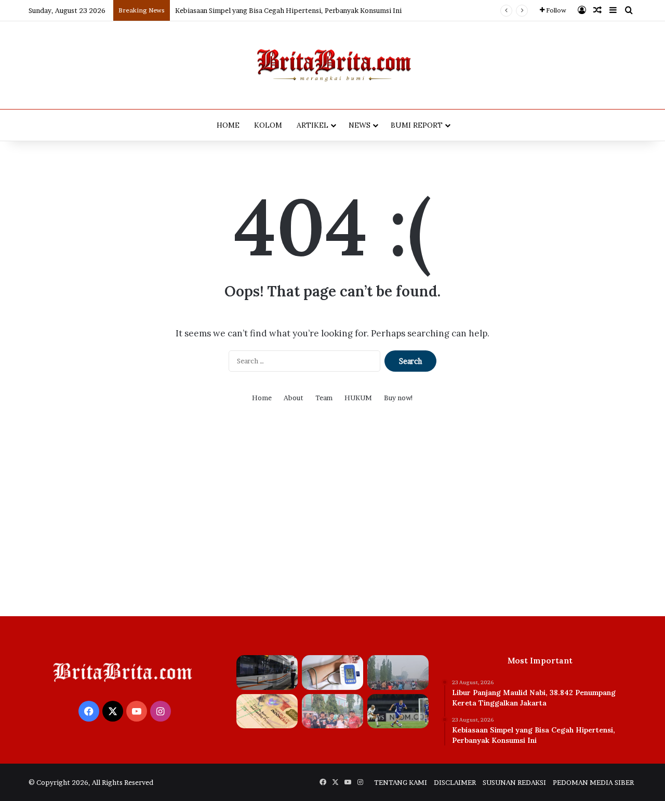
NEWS (359, 125)
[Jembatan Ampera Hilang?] (398, 672)
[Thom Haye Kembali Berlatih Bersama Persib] (398, 711)
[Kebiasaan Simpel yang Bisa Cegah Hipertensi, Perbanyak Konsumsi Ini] (332, 672)
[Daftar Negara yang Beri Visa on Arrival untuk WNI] (267, 711)
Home (262, 397)
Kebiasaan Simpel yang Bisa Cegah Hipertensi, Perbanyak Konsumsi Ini (288, 10)
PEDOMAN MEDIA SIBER (593, 782)
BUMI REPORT (417, 125)
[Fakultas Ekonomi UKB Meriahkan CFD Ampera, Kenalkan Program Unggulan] (332, 711)
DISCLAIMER (455, 782)
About (293, 397)
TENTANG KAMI (400, 782)
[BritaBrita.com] (332, 65)
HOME (228, 125)
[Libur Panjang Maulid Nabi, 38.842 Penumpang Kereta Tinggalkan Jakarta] (267, 672)
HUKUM (358, 397)
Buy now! (399, 397)
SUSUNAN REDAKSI (514, 782)
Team (323, 397)
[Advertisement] (332, 517)
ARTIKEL (312, 125)
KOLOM (268, 125)
